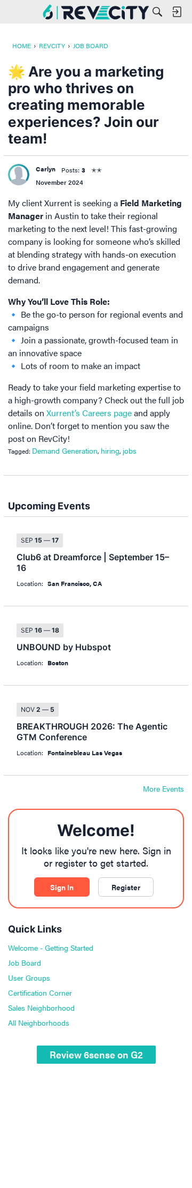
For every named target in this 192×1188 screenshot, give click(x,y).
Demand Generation (65, 450)
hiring (110, 450)
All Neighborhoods (38, 1022)
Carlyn (45, 169)
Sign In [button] (62, 887)
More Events (163, 789)
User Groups (29, 977)
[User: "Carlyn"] (18, 174)
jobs (130, 450)
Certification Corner (40, 992)
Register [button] (125, 887)
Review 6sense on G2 (96, 1054)
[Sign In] (176, 12)
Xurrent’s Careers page (89, 413)
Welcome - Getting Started (50, 947)
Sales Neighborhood (41, 1007)
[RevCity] (96, 12)
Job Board (24, 962)
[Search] (157, 12)
